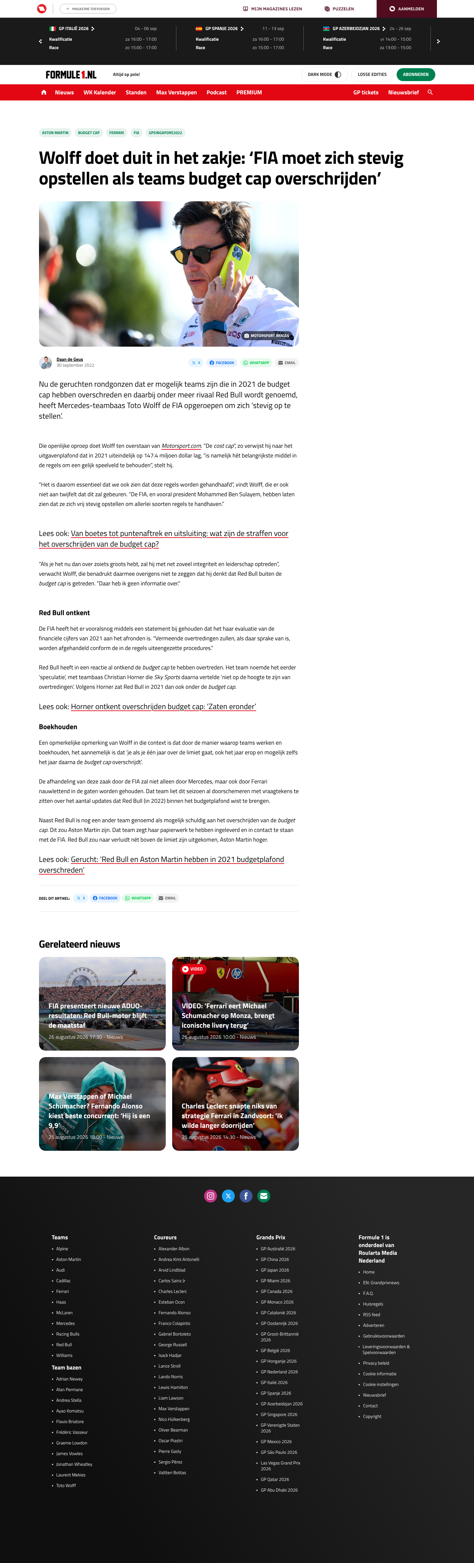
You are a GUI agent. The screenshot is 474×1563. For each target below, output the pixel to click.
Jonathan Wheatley (74, 1464)
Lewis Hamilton (173, 1387)
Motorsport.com (181, 445)
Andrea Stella (69, 1400)
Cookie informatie (379, 1374)
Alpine (62, 1249)
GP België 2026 (275, 1351)
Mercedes (65, 1324)
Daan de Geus (70, 359)
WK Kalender (100, 92)
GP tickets (366, 92)
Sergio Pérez (171, 1462)
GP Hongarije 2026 (279, 1361)
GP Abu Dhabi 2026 (279, 1490)
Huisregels (373, 1304)
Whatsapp (259, 363)
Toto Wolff (66, 1486)
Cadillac (63, 1281)
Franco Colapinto (174, 1324)
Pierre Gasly (170, 1451)
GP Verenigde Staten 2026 (280, 1428)
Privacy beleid (376, 1363)
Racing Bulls (68, 1334)
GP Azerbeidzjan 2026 (282, 1404)
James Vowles (69, 1454)
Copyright (372, 1417)
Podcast (217, 92)
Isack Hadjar (170, 1355)
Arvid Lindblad (172, 1270)
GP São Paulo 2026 (279, 1452)
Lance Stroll (170, 1366)
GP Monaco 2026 (277, 1302)
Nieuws (64, 92)
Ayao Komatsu (70, 1411)
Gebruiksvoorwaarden (384, 1336)
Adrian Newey (69, 1379)
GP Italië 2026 (274, 1383)
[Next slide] (440, 41)
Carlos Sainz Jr (172, 1281)
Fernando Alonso (175, 1313)
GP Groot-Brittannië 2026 (280, 1337)
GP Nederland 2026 (279, 1372)
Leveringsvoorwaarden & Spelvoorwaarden (386, 1350)
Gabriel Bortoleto (175, 1334)
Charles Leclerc (173, 1292)
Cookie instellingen (381, 1385)
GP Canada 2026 (276, 1292)
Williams (64, 1355)
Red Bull (64, 1345)
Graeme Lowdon (71, 1443)
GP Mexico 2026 (276, 1442)
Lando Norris (171, 1377)
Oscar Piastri (171, 1441)
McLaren (64, 1313)
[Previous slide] (40, 41)
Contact (370, 1406)
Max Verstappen (176, 92)
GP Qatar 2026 (275, 1480)
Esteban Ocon (172, 1302)
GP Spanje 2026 (276, 1393)
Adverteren (373, 1325)
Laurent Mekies (71, 1475)
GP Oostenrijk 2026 (279, 1324)
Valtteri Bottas (172, 1473)
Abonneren (416, 74)
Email (290, 363)
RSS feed (371, 1315)
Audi (60, 1270)
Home (369, 1272)
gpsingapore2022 (165, 133)
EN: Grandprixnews (381, 1283)
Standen (136, 92)
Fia (136, 133)
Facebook (225, 363)
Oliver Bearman (173, 1430)
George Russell (173, 1345)
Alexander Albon (174, 1249)
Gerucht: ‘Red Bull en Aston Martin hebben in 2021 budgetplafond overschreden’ (161, 865)
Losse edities (372, 74)
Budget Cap (89, 133)
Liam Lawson (171, 1398)
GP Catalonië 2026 (278, 1313)
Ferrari (116, 133)
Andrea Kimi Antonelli (179, 1260)
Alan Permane (69, 1390)
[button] (407, 9)
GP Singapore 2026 (279, 1415)
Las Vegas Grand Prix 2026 (281, 1466)
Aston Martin (55, 133)
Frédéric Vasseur (72, 1432)
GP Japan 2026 (275, 1270)
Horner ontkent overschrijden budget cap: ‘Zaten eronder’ (163, 706)
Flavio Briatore (70, 1422)
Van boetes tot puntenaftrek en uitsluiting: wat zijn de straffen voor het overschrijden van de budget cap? (164, 539)
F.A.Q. (368, 1293)
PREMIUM (249, 92)
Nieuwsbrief (403, 92)
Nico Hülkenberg (174, 1419)
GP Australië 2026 (278, 1249)
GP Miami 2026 (275, 1281)
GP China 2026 (275, 1260)
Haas (61, 1302)
